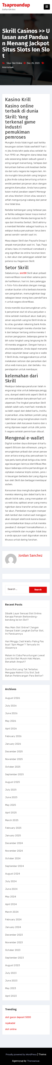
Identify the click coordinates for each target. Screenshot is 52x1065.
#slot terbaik (8, 67)
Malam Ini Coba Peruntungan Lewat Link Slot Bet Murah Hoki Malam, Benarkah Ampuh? (25, 658)
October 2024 (13, 858)
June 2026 (11, 713)
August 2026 (12, 698)
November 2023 (14, 942)
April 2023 (11, 996)
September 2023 (14, 957)
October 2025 (12, 766)
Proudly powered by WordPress (21, 1054)
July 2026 (11, 705)
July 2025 (10, 789)
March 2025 (11, 820)
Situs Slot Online (14, 63)
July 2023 (10, 973)
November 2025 (14, 759)
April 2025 (11, 812)
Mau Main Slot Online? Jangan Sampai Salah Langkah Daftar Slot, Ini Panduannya (24, 630)
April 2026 (11, 728)
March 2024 (11, 912)
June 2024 (11, 889)
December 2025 (14, 751)
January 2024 (13, 927)
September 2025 (14, 774)
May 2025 (10, 805)
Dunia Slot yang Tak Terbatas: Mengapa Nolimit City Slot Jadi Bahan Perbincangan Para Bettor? (24, 672)
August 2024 (12, 873)
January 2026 (13, 744)
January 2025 (13, 835)
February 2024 (13, 919)
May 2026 (10, 721)
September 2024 (14, 866)
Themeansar (33, 1061)
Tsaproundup (16, 5)
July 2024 (11, 881)
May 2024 (10, 896)
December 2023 (14, 934)
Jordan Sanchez (30, 555)
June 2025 (11, 797)
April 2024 (11, 904)
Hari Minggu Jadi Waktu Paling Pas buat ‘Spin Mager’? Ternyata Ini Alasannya (24, 644)
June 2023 (11, 980)
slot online (10, 1029)
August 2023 (12, 965)
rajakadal (10, 1023)
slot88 (23, 273)
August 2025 (12, 782)
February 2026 (13, 736)
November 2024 (14, 850)
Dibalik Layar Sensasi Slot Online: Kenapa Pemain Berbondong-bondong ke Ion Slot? (23, 616)
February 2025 (13, 828)
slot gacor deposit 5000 (18, 1017)
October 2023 (12, 950)
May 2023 (10, 988)
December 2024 (14, 843)
